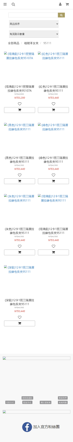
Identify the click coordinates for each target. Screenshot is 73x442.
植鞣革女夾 (31, 43)
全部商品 (13, 43)
